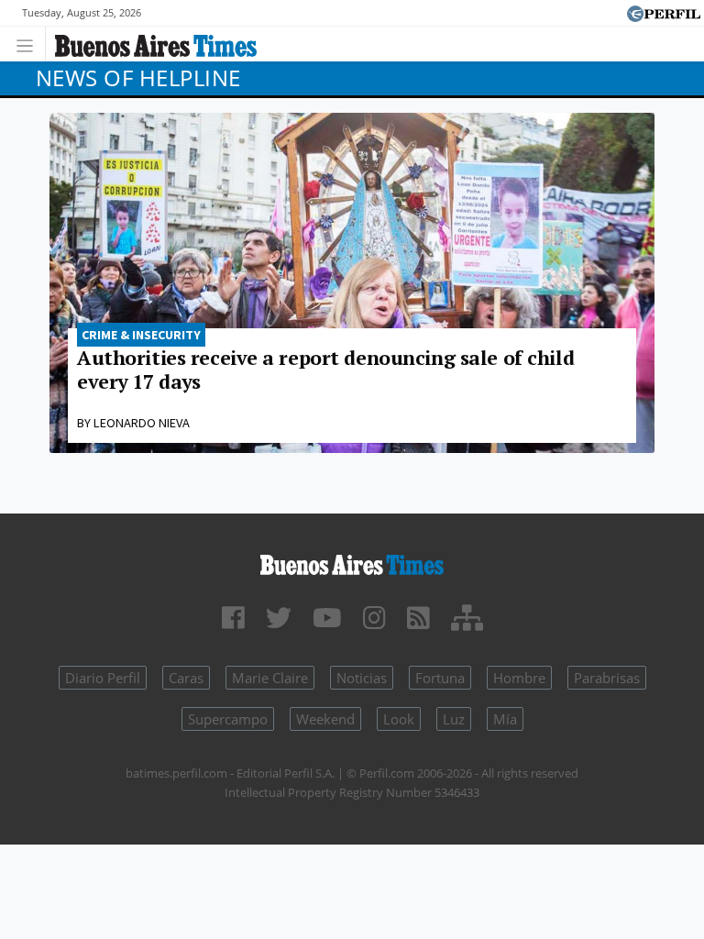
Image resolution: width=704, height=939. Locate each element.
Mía (505, 719)
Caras (186, 677)
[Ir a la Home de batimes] (352, 561)
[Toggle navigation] (30, 43)
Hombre (519, 677)
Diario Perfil (102, 677)
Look (398, 719)
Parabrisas (607, 677)
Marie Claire (270, 677)
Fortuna (440, 677)
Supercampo (228, 719)
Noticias (361, 677)
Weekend (325, 719)
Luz (454, 719)
